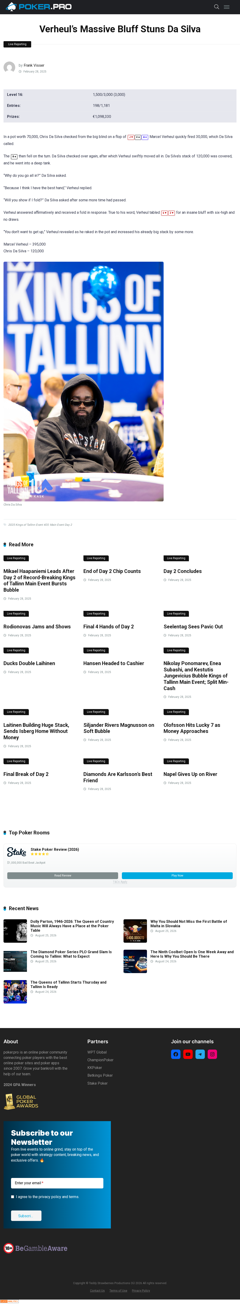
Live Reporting (17, 44)
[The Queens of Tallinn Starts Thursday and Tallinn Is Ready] (15, 1002)
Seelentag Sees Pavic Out (193, 627)
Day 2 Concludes (183, 571)
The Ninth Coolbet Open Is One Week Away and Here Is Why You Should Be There (192, 954)
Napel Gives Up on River (190, 774)
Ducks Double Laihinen (29, 663)
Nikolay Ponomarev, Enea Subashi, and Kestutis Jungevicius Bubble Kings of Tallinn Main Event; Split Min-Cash (196, 675)
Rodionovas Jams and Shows (37, 627)
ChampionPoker (100, 1060)
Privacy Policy (141, 1290)
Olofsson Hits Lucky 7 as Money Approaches (192, 728)
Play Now (177, 875)
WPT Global (97, 1052)
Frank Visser (34, 65)
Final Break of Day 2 (26, 774)
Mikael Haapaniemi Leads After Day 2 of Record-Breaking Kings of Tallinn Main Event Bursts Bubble (39, 580)
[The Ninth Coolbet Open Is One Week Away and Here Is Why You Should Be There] (135, 972)
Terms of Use (118, 1290)
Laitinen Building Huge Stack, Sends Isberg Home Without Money (36, 731)
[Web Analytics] (9, 1302)
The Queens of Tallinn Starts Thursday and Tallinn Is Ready (68, 984)
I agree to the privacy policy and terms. (47, 1197)
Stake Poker (97, 1083)
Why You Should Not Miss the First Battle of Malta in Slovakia (188, 923)
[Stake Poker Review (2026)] (16, 855)
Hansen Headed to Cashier (113, 663)
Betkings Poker (100, 1075)
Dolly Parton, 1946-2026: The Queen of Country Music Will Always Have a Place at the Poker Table (72, 926)
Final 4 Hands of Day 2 (108, 627)
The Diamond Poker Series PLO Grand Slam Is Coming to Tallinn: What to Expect (71, 954)
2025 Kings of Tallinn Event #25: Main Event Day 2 (40, 524)
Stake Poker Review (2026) (55, 849)
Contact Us (97, 1290)
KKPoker (94, 1067)
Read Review (62, 875)
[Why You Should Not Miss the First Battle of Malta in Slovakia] (135, 941)
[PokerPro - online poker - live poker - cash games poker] (38, 6)
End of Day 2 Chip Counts (112, 571)
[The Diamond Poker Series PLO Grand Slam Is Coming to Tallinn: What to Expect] (15, 972)
